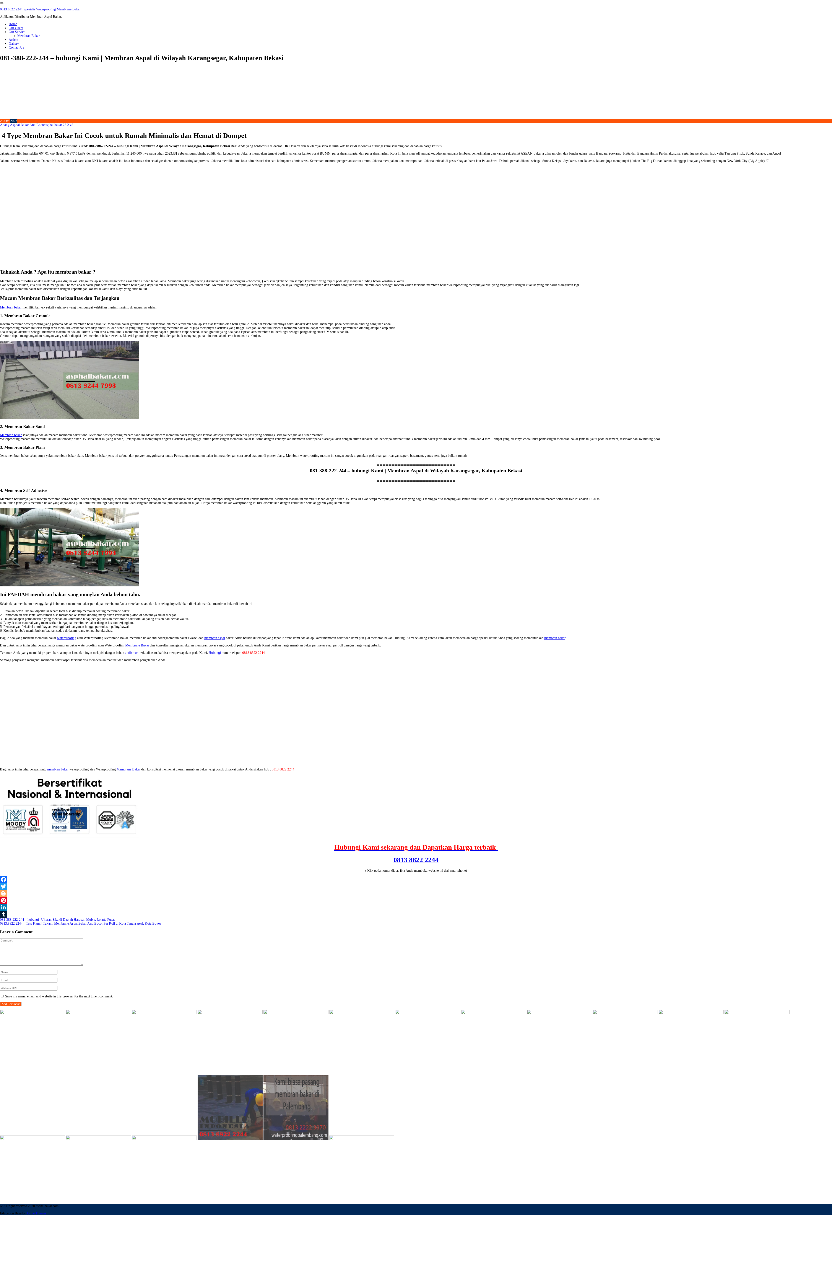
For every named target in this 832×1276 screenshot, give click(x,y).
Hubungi (215, 652)
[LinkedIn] (416, 907)
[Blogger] (416, 893)
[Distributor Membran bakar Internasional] (32, 1013)
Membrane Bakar (137, 645)
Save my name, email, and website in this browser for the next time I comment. (59, 996)
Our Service (17, 32)
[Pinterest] (416, 900)
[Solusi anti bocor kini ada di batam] (32, 1139)
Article (13, 39)
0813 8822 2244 (416, 860)
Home (13, 24)
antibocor (131, 652)
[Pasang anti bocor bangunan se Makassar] (757, 1013)
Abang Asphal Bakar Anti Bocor (22, 125)
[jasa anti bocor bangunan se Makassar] (361, 1139)
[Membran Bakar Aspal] (98, 1013)
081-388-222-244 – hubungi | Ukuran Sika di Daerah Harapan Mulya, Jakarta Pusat (57, 919)
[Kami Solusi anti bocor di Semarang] (98, 1139)
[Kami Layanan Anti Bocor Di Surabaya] (559, 1013)
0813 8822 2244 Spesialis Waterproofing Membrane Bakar (40, 9)
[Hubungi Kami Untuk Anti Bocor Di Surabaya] (295, 1013)
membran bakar (554, 638)
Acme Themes (36, 1213)
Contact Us (16, 47)
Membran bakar (11, 307)
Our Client (16, 28)
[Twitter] (416, 886)
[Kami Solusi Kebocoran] (427, 1013)
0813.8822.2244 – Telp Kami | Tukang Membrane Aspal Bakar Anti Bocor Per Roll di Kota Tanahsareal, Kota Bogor (80, 923)
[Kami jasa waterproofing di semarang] (691, 1013)
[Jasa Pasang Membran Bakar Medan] (230, 1013)
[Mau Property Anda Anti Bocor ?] (164, 1139)
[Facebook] (416, 879)
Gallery (14, 43)
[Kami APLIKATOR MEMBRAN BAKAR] (493, 1013)
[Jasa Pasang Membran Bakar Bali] (164, 1013)
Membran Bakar (28, 36)
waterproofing (66, 638)
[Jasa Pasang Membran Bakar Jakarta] (361, 1013)
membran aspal (214, 638)
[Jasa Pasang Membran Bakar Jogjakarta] (625, 1013)
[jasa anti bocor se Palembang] (295, 1139)
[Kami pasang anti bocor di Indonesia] (230, 1139)
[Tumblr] (416, 914)
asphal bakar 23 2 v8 (59, 125)
